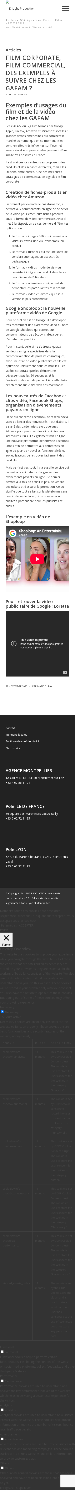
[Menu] (63, 8)
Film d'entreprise (16, 94)
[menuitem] (63, 8)
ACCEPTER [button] (26, 925)
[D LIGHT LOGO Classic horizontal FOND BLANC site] (31, 8)
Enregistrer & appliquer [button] (15, 1488)
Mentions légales (16, 734)
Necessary (12, 1012)
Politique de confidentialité (22, 741)
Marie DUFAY (44, 686)
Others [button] (4, 1463)
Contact (10, 728)
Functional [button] (7, 1347)
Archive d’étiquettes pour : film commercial (34, 22)
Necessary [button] (7, 1007)
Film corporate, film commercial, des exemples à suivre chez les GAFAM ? (36, 73)
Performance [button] (9, 1376)
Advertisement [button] (10, 1434)
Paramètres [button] (9, 925)
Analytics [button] (6, 1405)
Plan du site (13, 748)
